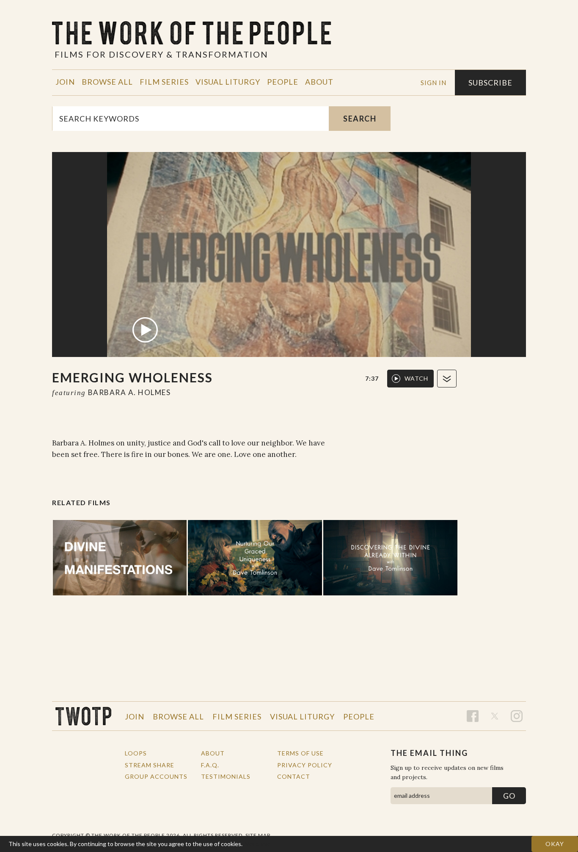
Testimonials (225, 776)
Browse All (107, 81)
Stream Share (149, 765)
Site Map (257, 835)
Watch (416, 378)
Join (65, 81)
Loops (136, 753)
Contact (293, 776)
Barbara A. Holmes (129, 392)
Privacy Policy (304, 765)
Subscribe (490, 82)
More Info (258, 843)
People (282, 81)
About (319, 81)
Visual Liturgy (227, 81)
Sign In (433, 82)
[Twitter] (495, 716)
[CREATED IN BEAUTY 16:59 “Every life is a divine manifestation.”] (120, 557)
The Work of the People (83, 716)
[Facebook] (473, 716)
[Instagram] (517, 716)
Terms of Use (300, 753)
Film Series (164, 81)
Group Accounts (156, 776)
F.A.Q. (210, 765)
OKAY (554, 843)
